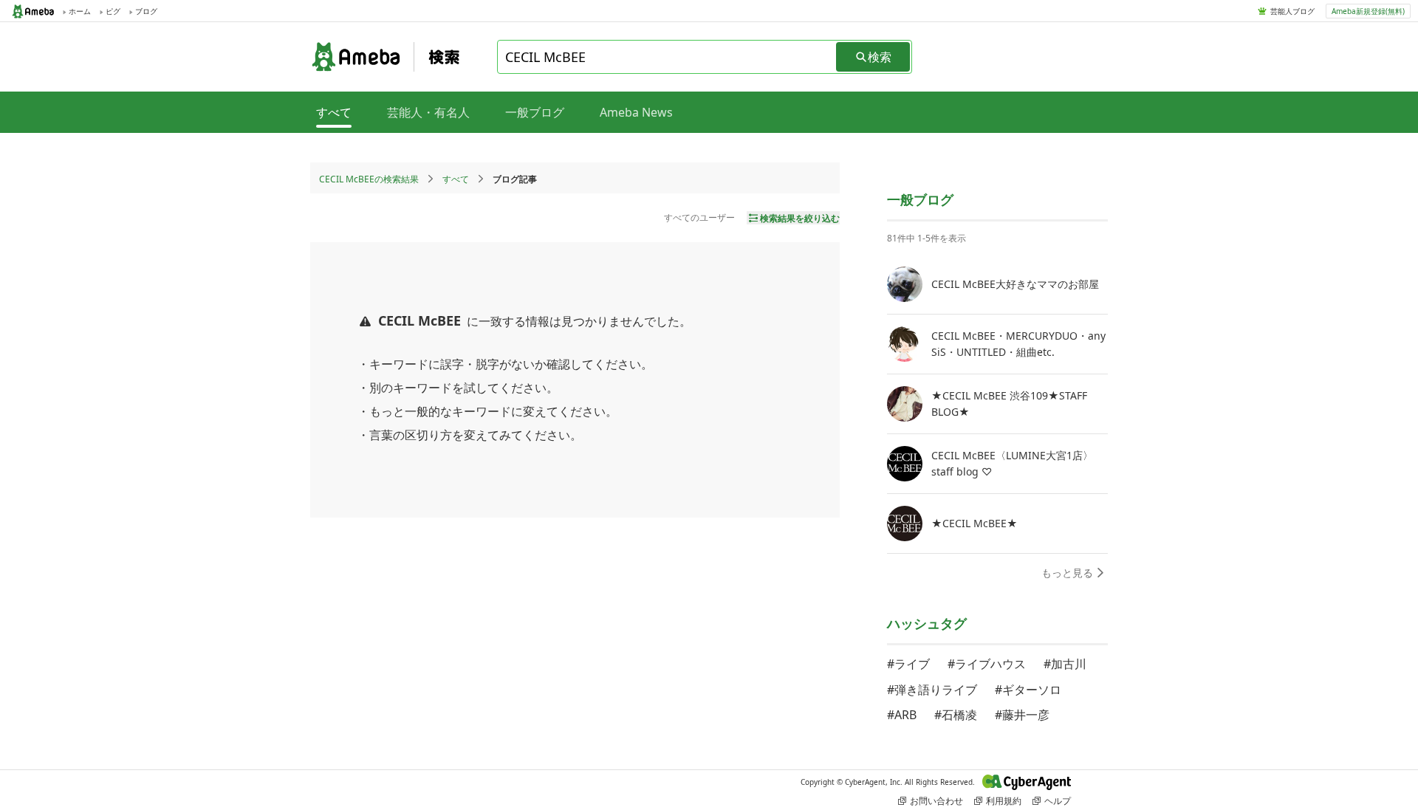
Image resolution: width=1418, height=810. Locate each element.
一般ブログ (534, 112)
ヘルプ (1057, 800)
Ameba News (636, 112)
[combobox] (667, 57)
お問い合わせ (936, 800)
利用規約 (1003, 800)
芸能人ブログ (1292, 11)
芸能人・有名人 (428, 112)
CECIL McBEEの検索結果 (369, 179)
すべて (455, 179)
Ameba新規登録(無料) (1368, 11)
